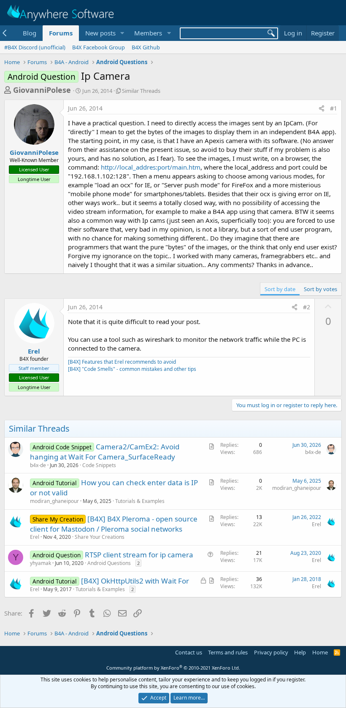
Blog (29, 33)
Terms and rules (228, 652)
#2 (306, 307)
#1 (333, 108)
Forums (61, 33)
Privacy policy (271, 652)
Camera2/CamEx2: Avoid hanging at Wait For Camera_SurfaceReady (104, 452)
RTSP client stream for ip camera (139, 554)
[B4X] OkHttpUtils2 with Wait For (135, 581)
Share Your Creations (99, 536)
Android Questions (109, 563)
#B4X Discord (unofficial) (34, 47)
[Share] (321, 108)
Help (300, 652)
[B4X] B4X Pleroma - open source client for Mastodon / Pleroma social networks (113, 524)
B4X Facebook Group (98, 47)
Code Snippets (99, 465)
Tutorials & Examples (140, 501)
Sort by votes (320, 289)
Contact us (188, 652)
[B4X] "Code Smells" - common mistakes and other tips (132, 369)
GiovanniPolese (42, 90)
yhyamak (40, 563)
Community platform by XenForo (173, 668)
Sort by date (280, 289)
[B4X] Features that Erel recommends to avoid (122, 361)
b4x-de (38, 465)
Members (148, 33)
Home (320, 652)
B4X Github (146, 47)
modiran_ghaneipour (54, 501)
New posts (100, 33)
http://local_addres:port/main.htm (150, 167)
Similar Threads (141, 91)
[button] (122, 33)
